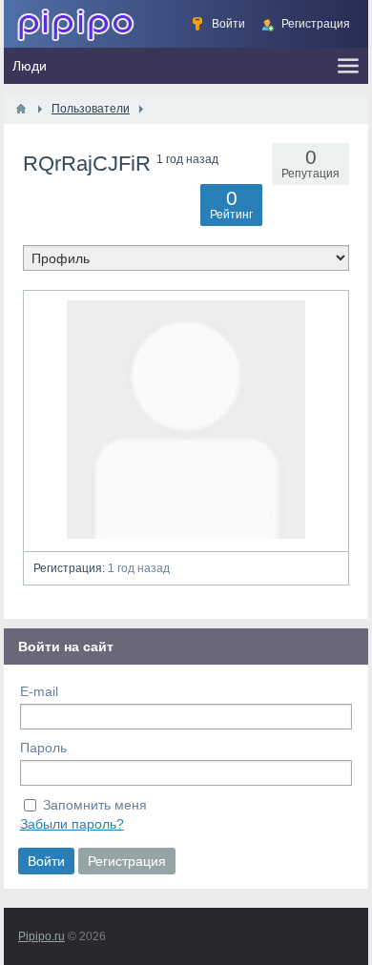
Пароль (43, 747)
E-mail (39, 691)
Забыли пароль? (72, 824)
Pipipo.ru (41, 936)
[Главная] (21, 108)
